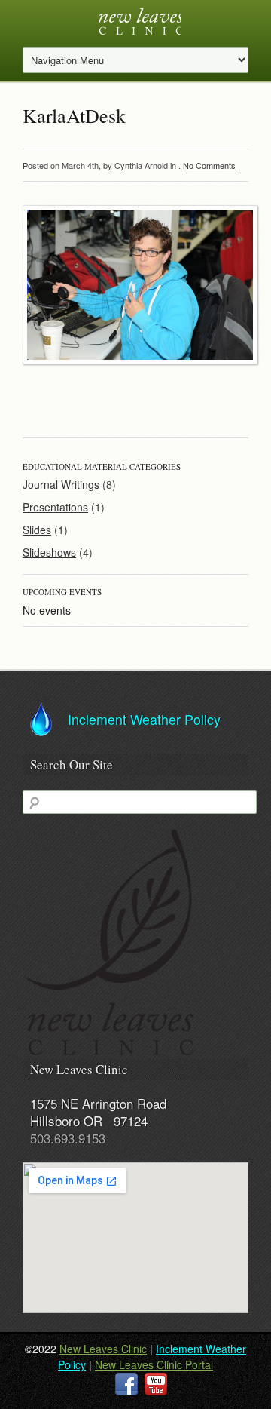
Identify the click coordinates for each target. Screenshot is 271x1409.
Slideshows (49, 552)
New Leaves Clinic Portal (154, 1364)
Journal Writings (61, 484)
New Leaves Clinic (103, 1348)
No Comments (209, 165)
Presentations (55, 506)
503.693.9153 (67, 1137)
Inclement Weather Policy (144, 719)
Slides (37, 529)
